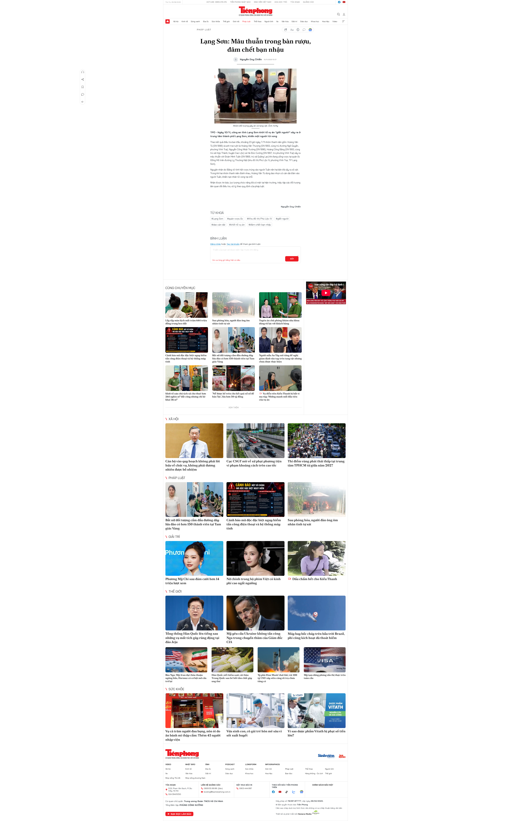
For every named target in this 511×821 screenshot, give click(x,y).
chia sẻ (285, 29)
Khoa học (315, 21)
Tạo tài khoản (233, 244)
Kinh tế (185, 21)
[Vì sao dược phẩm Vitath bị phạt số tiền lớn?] (317, 710)
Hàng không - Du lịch (314, 773)
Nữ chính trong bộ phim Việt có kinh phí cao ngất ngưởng (253, 581)
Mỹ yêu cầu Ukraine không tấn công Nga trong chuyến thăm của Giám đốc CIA (254, 637)
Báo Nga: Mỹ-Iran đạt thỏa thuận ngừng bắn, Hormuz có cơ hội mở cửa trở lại (185, 678)
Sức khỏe (216, 21)
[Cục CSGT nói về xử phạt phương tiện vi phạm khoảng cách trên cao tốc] (255, 440)
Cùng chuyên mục (180, 288)
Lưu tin (82, 87)
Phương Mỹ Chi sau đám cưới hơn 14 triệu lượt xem (192, 581)
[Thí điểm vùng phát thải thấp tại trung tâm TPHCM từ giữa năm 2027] (317, 440)
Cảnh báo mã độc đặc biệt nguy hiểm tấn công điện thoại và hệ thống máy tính (186, 358)
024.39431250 (174, 794)
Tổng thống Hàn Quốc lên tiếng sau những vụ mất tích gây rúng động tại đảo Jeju (192, 637)
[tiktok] (288, 792)
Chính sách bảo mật (322, 785)
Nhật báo (190, 764)
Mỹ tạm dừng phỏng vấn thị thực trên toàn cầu (325, 676)
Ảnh (207, 764)
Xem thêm (343, 21)
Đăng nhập (215, 244)
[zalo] (295, 792)
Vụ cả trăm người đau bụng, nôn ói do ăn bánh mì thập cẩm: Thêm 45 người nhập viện (193, 735)
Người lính (269, 21)
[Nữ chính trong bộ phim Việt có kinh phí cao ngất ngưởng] (255, 558)
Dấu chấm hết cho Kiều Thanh (314, 579)
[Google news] (302, 792)
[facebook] (339, 2)
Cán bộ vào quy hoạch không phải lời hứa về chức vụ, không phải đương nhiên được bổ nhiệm (192, 465)
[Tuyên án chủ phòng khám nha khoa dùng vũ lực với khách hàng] (280, 305)
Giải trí (294, 21)
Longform (250, 764)
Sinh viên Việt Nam (262, 2)
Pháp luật (246, 21)
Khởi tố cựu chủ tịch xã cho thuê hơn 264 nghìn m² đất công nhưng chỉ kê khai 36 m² (185, 396)
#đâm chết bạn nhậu (260, 224)
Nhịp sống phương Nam (195, 778)
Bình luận (82, 94)
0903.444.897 (245, 788)
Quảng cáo (308, 2)
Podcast (230, 764)
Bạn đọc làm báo (181, 814)
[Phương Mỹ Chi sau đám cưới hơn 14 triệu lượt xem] (194, 558)
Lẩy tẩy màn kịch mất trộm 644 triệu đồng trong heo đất (186, 322)
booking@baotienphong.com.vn (217, 792)
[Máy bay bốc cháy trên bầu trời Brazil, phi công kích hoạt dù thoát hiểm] (317, 613)
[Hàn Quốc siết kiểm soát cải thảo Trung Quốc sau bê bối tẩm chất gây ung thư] (233, 659)
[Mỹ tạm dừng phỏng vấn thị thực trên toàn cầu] (325, 659)
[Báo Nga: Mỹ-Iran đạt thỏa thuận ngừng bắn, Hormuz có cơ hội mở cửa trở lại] (186, 659)
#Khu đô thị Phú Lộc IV (259, 218)
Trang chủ (167, 21)
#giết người (282, 218)
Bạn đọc (288, 773)
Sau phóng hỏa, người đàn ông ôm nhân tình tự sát (231, 322)
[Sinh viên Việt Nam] (326, 756)
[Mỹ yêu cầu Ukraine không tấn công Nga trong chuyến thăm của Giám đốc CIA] (255, 613)
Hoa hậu (325, 21)
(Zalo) (220, 788)
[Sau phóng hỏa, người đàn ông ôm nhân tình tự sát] (233, 305)
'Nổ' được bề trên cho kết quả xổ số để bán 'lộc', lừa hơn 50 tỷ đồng (233, 395)
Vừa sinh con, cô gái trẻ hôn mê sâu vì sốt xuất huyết (254, 733)
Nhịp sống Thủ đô (172, 778)
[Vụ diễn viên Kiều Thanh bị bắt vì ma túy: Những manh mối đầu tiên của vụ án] (280, 378)
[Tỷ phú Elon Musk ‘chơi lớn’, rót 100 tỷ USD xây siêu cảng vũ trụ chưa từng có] (279, 659)
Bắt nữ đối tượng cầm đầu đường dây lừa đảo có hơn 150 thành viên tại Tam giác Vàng (233, 358)
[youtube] (344, 2)
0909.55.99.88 (210, 788)
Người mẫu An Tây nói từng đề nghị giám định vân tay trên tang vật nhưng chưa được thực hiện (280, 358)
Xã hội (175, 21)
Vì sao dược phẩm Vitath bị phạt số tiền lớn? (316, 733)
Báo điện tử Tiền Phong (255, 11)
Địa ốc (206, 21)
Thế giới (226, 21)
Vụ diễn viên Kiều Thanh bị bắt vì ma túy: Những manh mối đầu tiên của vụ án (279, 396)
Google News (310, 29)
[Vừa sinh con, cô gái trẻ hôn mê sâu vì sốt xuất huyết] (255, 710)
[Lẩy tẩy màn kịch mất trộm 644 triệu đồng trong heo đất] (186, 305)
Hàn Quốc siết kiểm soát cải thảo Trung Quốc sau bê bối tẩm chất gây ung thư (232, 678)
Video (334, 21)
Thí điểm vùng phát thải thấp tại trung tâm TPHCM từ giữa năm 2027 (316, 463)
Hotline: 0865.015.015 (217, 2)
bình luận (304, 29)
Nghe (82, 72)
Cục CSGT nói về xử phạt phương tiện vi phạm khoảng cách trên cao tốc (254, 463)
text (291, 29)
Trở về (82, 102)
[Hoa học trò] (342, 756)
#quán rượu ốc (235, 218)
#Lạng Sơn (217, 218)
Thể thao (257, 21)
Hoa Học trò (281, 2)
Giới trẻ (236, 21)
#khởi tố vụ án (237, 224)
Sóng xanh (195, 21)
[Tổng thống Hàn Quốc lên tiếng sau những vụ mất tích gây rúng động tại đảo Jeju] (194, 613)
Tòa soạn (295, 2)
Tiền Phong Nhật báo (240, 2)
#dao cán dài (218, 224)
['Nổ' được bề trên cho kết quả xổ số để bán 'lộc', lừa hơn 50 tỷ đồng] (233, 378)
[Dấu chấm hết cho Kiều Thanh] (317, 558)
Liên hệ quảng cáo (210, 785)
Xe (277, 21)
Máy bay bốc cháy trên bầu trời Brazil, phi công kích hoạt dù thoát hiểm (316, 636)
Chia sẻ (82, 79)
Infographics (272, 764)
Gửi (292, 259)
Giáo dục (304, 21)
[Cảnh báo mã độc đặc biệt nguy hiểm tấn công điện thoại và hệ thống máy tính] (186, 340)
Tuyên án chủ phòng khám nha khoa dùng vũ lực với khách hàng (279, 322)
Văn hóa (285, 21)
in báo (298, 29)
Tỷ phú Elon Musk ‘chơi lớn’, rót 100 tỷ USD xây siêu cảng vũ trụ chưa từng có (277, 678)
